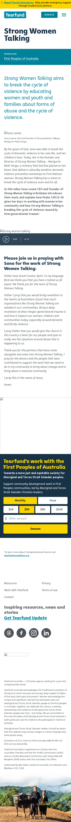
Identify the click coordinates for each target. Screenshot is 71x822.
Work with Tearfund (16, 590)
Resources (10, 583)
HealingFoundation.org (16, 555)
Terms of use (50, 590)
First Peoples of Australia (21, 59)
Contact (9, 597)
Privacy (46, 583)
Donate (49, 15)
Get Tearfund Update (25, 617)
